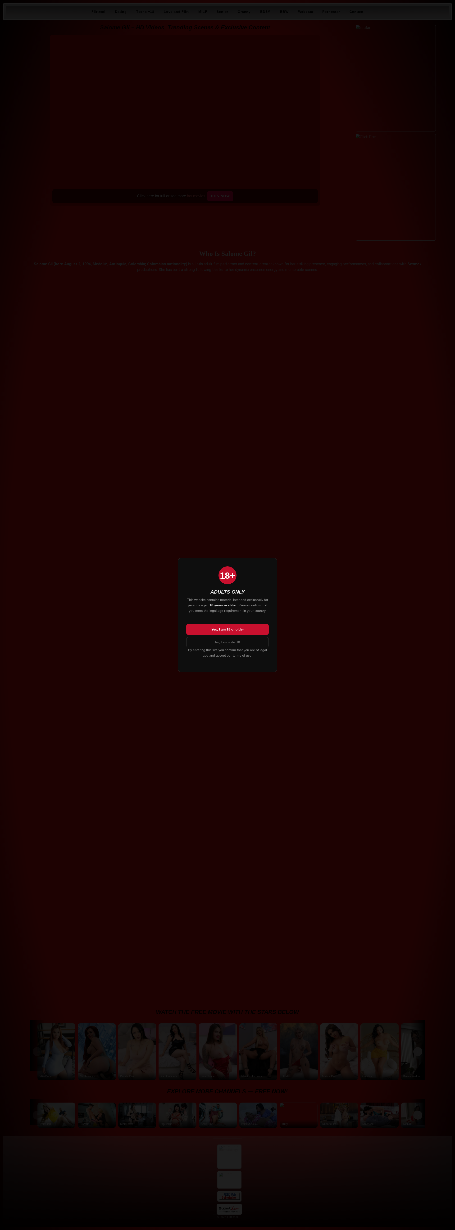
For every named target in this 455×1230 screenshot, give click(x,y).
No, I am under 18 (227, 642)
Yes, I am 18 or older (227, 629)
